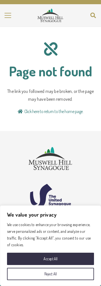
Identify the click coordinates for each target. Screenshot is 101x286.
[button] (8, 15)
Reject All (50, 273)
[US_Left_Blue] (50, 196)
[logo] (50, 15)
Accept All (50, 258)
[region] (50, 245)
